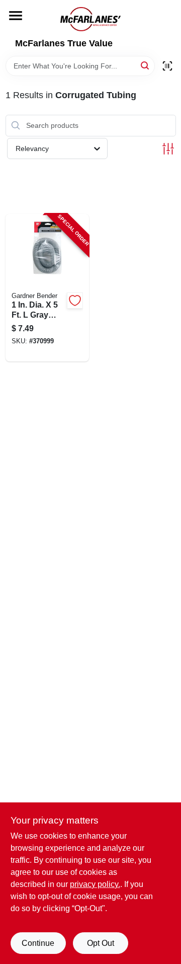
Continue (38, 943)
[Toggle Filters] (168, 149)
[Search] (145, 65)
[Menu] (15, 15)
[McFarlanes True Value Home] (90, 19)
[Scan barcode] (167, 66)
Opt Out (100, 943)
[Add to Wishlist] (75, 300)
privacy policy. (95, 884)
